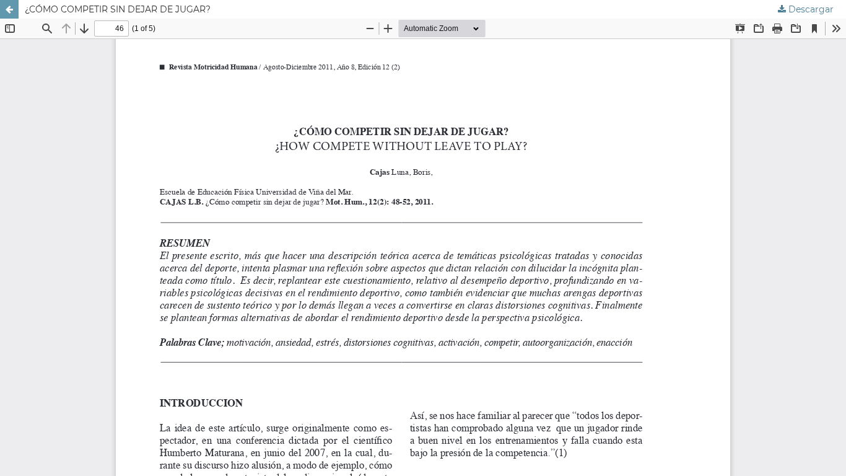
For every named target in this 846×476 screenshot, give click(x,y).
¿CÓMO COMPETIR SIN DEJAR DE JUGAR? (118, 9)
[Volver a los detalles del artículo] (9, 9)
